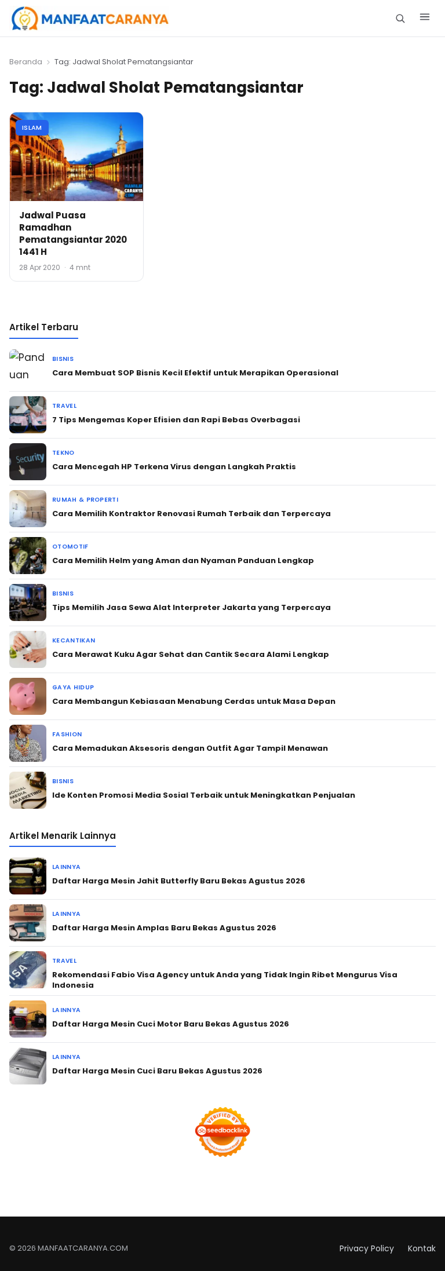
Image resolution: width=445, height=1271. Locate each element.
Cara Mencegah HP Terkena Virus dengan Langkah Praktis (174, 466)
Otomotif (70, 546)
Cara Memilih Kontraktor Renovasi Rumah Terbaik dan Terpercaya (191, 513)
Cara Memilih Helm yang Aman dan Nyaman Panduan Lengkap (183, 560)
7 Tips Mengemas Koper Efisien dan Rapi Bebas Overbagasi (176, 419)
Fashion (67, 734)
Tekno (63, 452)
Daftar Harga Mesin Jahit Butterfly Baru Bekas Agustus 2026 (178, 880)
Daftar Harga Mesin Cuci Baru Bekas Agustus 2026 (157, 1070)
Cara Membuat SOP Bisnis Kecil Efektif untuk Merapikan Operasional (195, 372)
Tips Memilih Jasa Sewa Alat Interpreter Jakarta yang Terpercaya (191, 607)
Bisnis (63, 359)
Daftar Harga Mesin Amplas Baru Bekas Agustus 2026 (164, 927)
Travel (64, 405)
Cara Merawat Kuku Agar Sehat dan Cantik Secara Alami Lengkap (190, 654)
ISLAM (32, 127)
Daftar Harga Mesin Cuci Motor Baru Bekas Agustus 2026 (170, 1023)
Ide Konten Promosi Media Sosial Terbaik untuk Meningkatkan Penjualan (203, 795)
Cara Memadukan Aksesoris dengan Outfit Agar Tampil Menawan (190, 748)
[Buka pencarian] (400, 18)
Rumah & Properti (85, 499)
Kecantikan (73, 640)
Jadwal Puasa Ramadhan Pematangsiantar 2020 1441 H (73, 233)
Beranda (25, 61)
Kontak (422, 1248)
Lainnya (66, 867)
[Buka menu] (425, 18)
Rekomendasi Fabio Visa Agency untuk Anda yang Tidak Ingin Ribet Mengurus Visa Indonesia (224, 980)
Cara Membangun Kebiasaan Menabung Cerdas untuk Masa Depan (193, 701)
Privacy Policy (367, 1248)
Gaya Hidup (73, 687)
